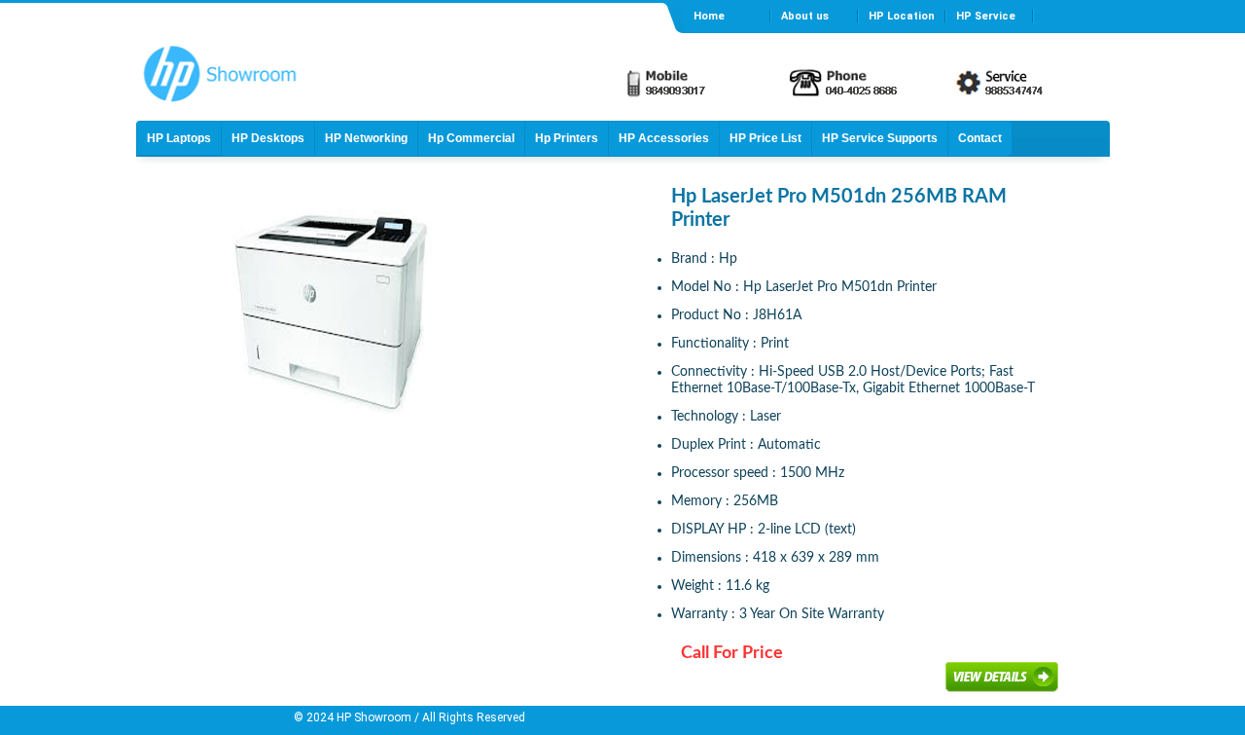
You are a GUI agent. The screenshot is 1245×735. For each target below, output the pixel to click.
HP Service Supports (880, 138)
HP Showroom (372, 717)
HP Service (985, 16)
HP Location (902, 16)
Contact (980, 138)
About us (805, 16)
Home (709, 16)
